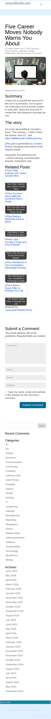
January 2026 (13, 593)
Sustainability (13, 546)
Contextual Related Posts (18, 310)
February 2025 (13, 642)
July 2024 (11, 673)
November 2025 (14, 602)
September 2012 (15, 691)
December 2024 (14, 651)
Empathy (10, 484)
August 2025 (12, 615)
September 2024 (15, 664)
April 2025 (11, 633)
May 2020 (11, 686)
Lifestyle (31, 51)
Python (9, 529)
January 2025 (13, 646)
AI (7, 444)
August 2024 (12, 669)
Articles (9, 453)
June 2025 (11, 624)
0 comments (37, 53)
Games (9, 489)
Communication (11, 51)
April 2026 (11, 580)
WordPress (12, 555)
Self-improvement (23, 53)
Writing (9, 560)
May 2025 (11, 628)
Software (10, 542)
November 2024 (14, 655)
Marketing (11, 520)
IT (7, 502)
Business (35, 49)
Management (13, 515)
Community (12, 466)
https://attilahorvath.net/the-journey (23, 138)
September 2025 (15, 611)
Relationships (10, 53)
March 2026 (12, 584)
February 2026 (13, 588)
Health (9, 493)
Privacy (47, 716)
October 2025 (13, 606)
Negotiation (12, 524)
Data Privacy (12, 480)
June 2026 (11, 571)
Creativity (11, 471)
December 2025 (14, 597)
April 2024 (11, 677)
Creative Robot (13, 49)
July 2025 (11, 620)
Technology (12, 551)
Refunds (37, 716)
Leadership (22, 51)
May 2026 (11, 575)
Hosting (10, 497)
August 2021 (12, 682)
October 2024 (13, 660)
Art (7, 448)
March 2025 (12, 637)
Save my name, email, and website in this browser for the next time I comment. (25, 395)
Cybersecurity (13, 475)
